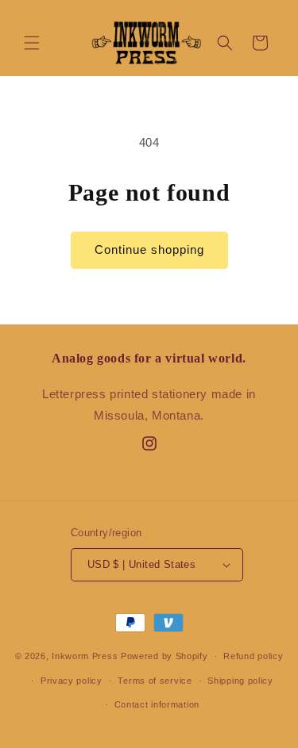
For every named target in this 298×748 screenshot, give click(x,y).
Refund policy (253, 656)
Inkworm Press (85, 656)
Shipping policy (240, 680)
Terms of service (155, 680)
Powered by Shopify (164, 656)
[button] (31, 42)
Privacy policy (72, 680)
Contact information (156, 704)
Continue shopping (149, 249)
